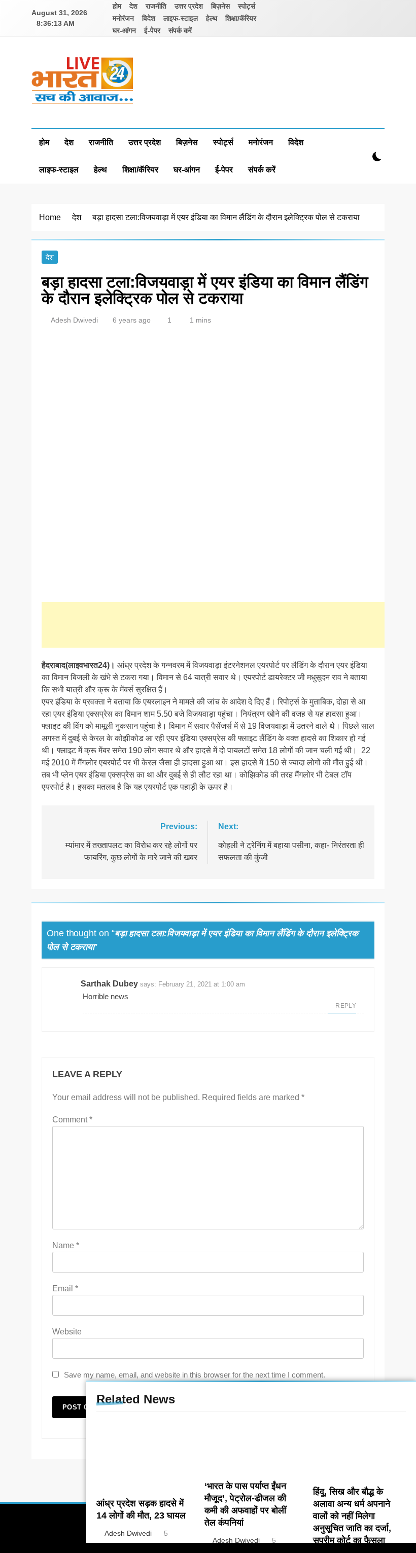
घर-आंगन (124, 30)
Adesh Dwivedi (74, 320)
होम (117, 6)
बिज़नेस (220, 6)
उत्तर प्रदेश (189, 6)
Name (65, 1245)
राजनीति (156, 6)
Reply (345, 1005)
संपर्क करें (180, 30)
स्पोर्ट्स (246, 6)
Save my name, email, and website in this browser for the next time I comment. (194, 1374)
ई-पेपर (152, 30)
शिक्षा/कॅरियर (240, 18)
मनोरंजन (123, 18)
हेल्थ (211, 18)
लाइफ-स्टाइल (180, 18)
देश (133, 6)
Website (67, 1331)
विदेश (148, 18)
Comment (72, 1119)
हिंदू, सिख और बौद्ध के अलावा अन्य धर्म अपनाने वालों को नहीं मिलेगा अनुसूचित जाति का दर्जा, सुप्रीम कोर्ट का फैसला (352, 1516)
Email (65, 1288)
